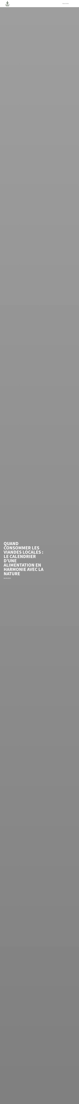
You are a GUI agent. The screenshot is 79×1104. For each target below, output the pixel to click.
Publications (65, 3)
